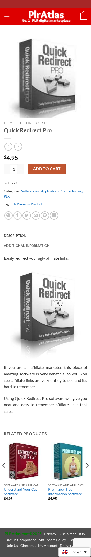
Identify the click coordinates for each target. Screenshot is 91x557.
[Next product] (8, 147)
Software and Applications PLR (43, 191)
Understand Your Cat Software (20, 491)
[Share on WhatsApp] (8, 215)
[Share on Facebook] (17, 215)
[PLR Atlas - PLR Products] (45, 16)
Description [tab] (15, 236)
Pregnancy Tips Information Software (65, 491)
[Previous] (4, 475)
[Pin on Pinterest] (45, 215)
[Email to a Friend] (36, 215)
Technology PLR (35, 123)
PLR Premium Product (26, 204)
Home (9, 123)
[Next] (87, 475)
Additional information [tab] (27, 246)
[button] (7, 16)
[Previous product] (18, 147)
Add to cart (47, 168)
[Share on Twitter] (26, 215)
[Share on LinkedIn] (54, 215)
